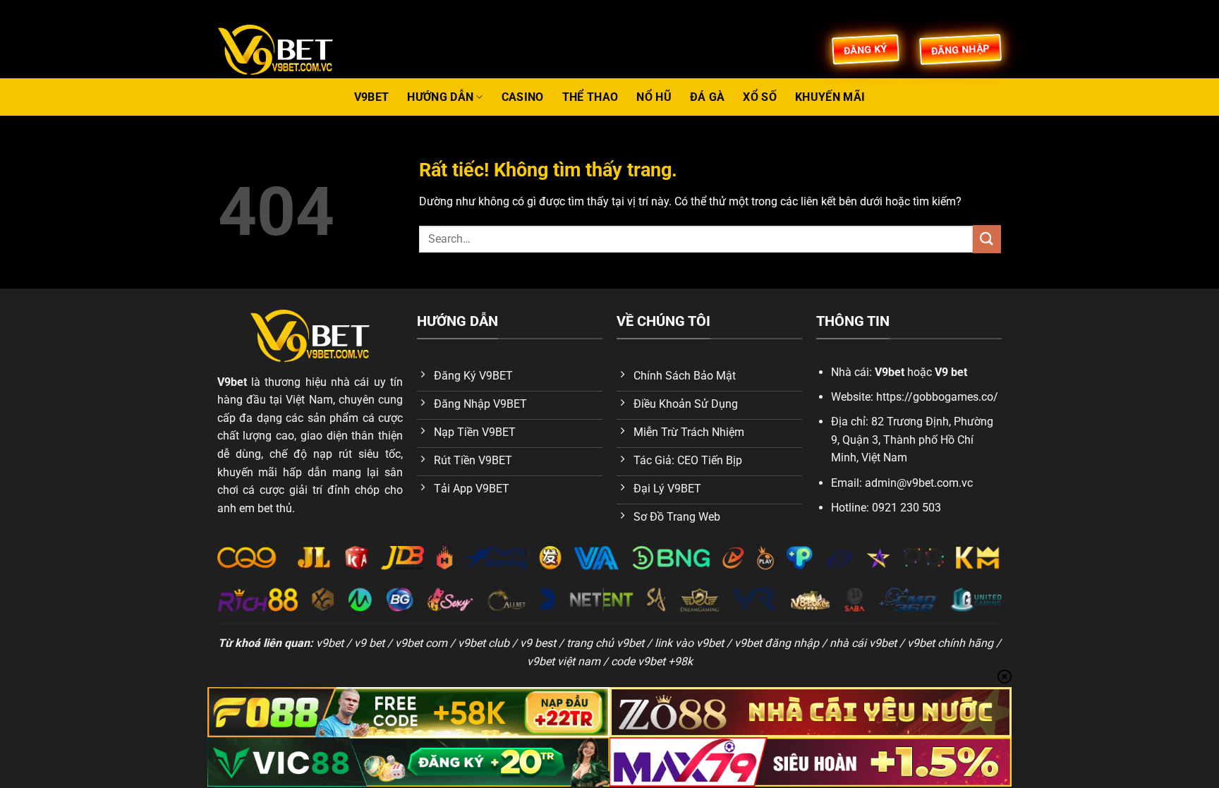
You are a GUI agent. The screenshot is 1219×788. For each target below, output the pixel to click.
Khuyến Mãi (830, 97)
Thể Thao (590, 97)
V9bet (371, 97)
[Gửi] (987, 239)
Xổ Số (760, 97)
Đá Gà (707, 97)
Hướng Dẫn (440, 97)
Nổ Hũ (654, 97)
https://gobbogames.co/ (937, 397)
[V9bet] (288, 49)
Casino (523, 97)
